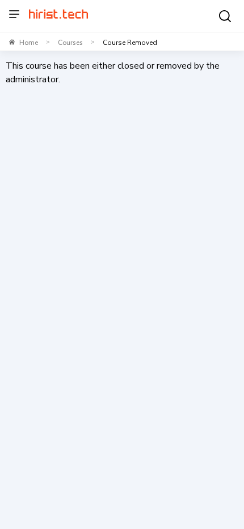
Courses (70, 42)
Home (28, 42)
